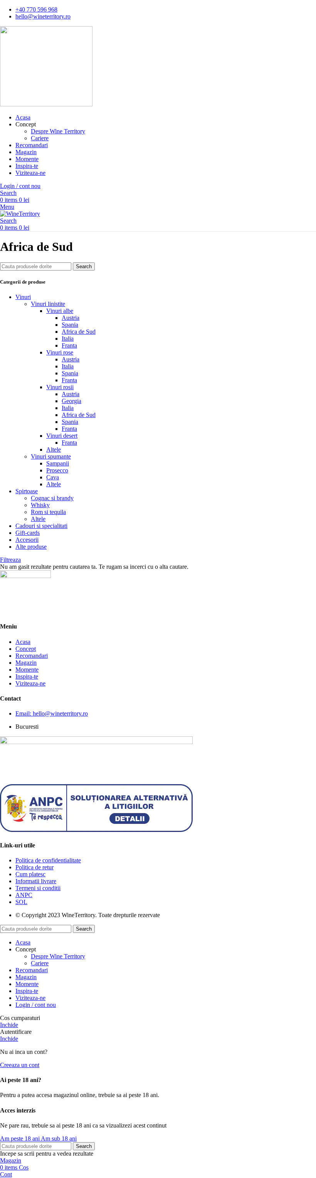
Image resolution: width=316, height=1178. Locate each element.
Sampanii (57, 463)
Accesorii (27, 539)
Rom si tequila (48, 512)
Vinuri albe (59, 311)
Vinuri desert (61, 435)
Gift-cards (27, 532)
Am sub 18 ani (59, 1138)
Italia (68, 338)
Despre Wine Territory (58, 131)
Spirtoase (26, 491)
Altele (53, 449)
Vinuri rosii (60, 387)
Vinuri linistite (48, 304)
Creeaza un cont (19, 1065)
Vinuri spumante (51, 456)
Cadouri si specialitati (41, 526)
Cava (52, 477)
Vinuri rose (59, 352)
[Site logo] (46, 104)
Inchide (9, 1025)
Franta (69, 345)
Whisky (40, 505)
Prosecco (57, 470)
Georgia (71, 401)
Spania (70, 324)
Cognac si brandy (52, 498)
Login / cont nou (35, 1005)
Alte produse (31, 546)
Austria (70, 317)
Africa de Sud (79, 331)
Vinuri (23, 297)
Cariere (40, 138)
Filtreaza (10, 559)
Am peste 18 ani (20, 1138)
